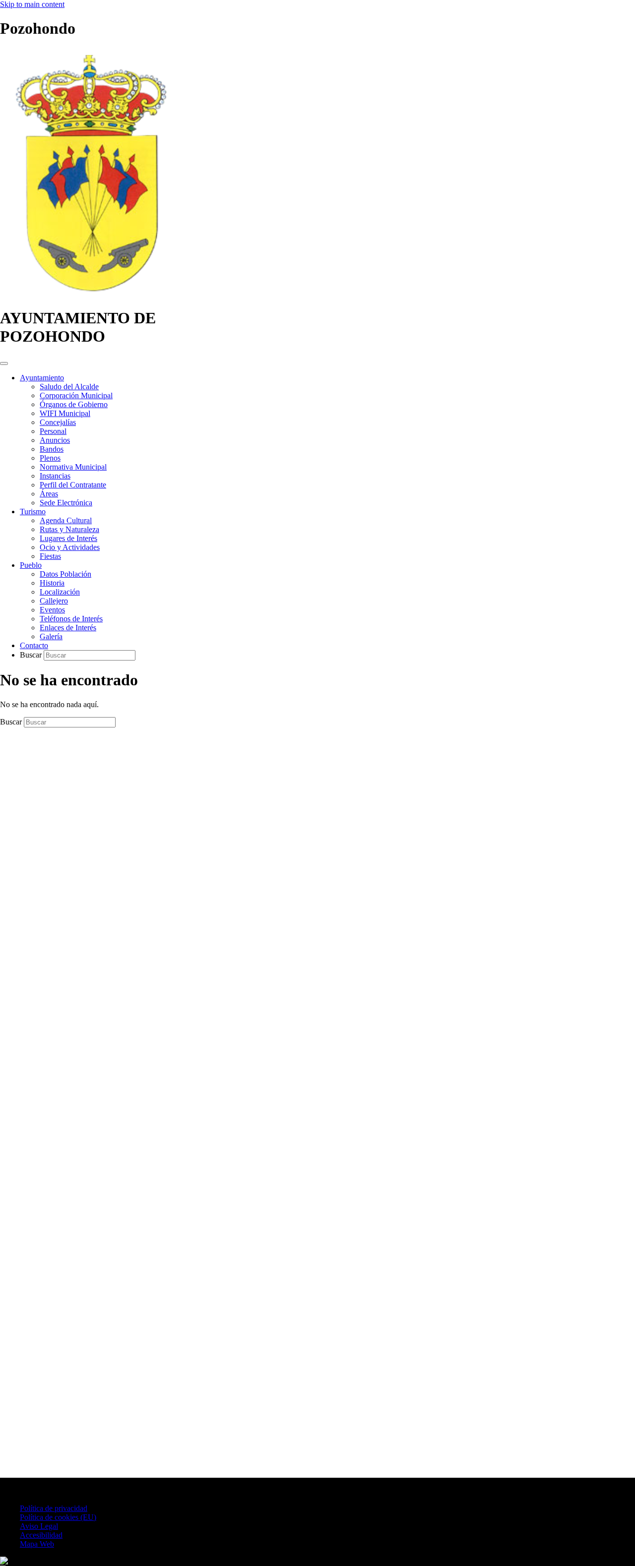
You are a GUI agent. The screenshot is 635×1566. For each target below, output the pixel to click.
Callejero (54, 601)
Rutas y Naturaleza (69, 529)
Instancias (55, 476)
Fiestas (50, 556)
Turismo (33, 511)
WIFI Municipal (65, 413)
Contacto (34, 645)
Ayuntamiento (42, 377)
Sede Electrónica (66, 502)
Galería (51, 636)
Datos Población (65, 574)
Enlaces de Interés (68, 627)
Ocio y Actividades (70, 547)
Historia (52, 583)
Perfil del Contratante (73, 485)
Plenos (50, 458)
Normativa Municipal (73, 467)
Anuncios (55, 440)
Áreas (49, 493)
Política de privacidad (53, 1508)
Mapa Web (37, 1544)
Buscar (32, 655)
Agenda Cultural (66, 520)
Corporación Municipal (76, 395)
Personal (53, 431)
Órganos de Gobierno (74, 404)
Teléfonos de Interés (71, 618)
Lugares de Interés (68, 538)
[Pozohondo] (90, 294)
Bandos (52, 449)
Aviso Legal (39, 1526)
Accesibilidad (41, 1535)
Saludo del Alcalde (69, 386)
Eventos (52, 609)
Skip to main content (32, 4)
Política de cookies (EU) (58, 1517)
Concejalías (58, 422)
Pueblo (31, 565)
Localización (60, 592)
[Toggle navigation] (4, 363)
